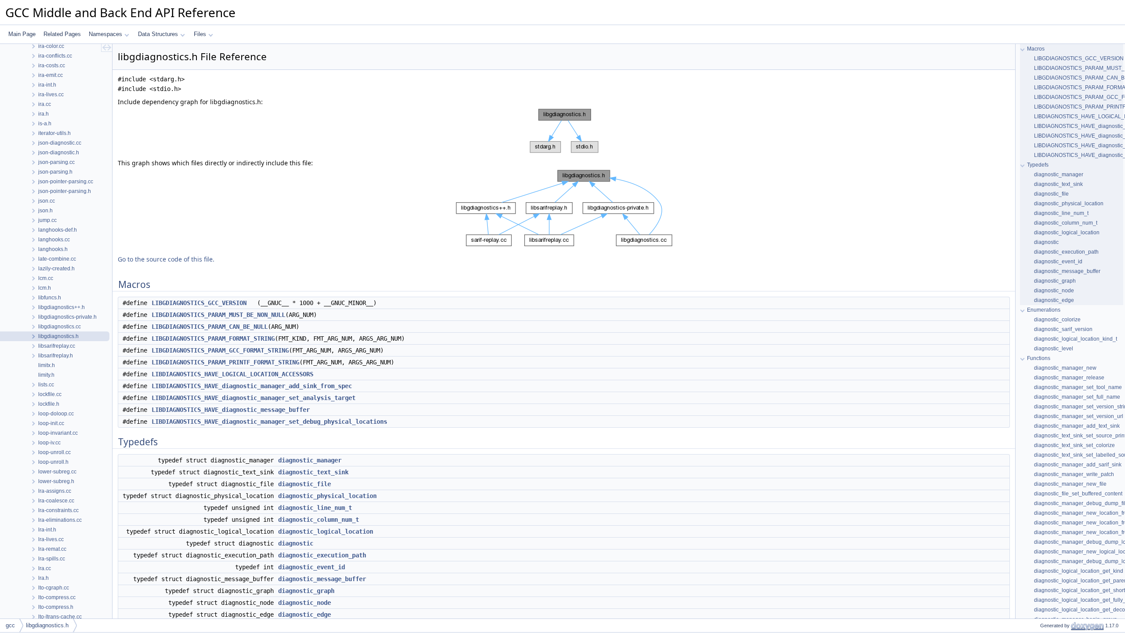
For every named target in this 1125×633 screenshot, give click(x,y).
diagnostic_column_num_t (318, 519)
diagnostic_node (304, 602)
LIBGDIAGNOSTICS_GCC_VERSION (199, 302)
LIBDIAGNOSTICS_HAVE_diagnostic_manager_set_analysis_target (254, 397)
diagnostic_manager (309, 460)
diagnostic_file (304, 483)
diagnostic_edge (304, 614)
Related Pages (62, 34)
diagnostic (295, 543)
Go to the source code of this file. (166, 259)
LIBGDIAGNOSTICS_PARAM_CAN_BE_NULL (210, 326)
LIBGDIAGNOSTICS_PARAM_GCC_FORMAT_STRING (220, 350)
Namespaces (105, 34)
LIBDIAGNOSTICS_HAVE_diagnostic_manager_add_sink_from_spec (252, 385)
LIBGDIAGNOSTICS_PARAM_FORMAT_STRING (213, 338)
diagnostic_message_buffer (322, 578)
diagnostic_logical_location (325, 531)
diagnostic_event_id (311, 567)
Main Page (22, 34)
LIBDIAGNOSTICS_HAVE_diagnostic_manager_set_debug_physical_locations (269, 421)
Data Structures (158, 34)
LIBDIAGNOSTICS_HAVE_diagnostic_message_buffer (231, 409)
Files (200, 34)
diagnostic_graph (306, 590)
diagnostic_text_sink (313, 472)
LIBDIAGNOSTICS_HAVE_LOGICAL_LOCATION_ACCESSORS (232, 374)
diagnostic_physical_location (327, 495)
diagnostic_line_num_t (315, 507)
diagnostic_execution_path (322, 555)
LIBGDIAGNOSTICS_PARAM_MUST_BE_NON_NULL (218, 314)
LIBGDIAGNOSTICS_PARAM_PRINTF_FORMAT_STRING (225, 362)
